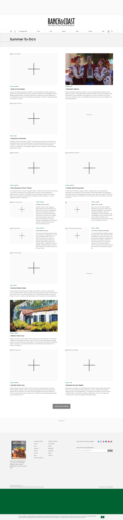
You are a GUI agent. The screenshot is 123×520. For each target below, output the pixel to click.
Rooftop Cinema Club (42, 204)
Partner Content (52, 441)
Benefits (16, 86)
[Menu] (11, 31)
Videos (50, 446)
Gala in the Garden (18, 89)
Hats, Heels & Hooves (42, 230)
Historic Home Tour (17, 336)
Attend (11, 86)
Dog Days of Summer (18, 138)
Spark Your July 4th (97, 204)
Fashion (42, 228)
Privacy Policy (101, 487)
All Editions (51, 443)
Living (37, 228)
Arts (71, 86)
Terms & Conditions (109, 487)
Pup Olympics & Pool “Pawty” (21, 188)
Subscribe (50, 448)
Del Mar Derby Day (18, 385)
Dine (35, 446)
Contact (50, 455)
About (49, 453)
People (36, 453)
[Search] (112, 31)
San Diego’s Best (38, 441)
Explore (36, 448)
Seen (35, 455)
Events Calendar (38, 457)
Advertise (50, 450)
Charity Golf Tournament (75, 188)
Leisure (42, 202)
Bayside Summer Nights (74, 385)
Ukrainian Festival (72, 89)
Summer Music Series (18, 288)
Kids (15, 136)
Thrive (35, 450)
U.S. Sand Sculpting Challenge (100, 230)
